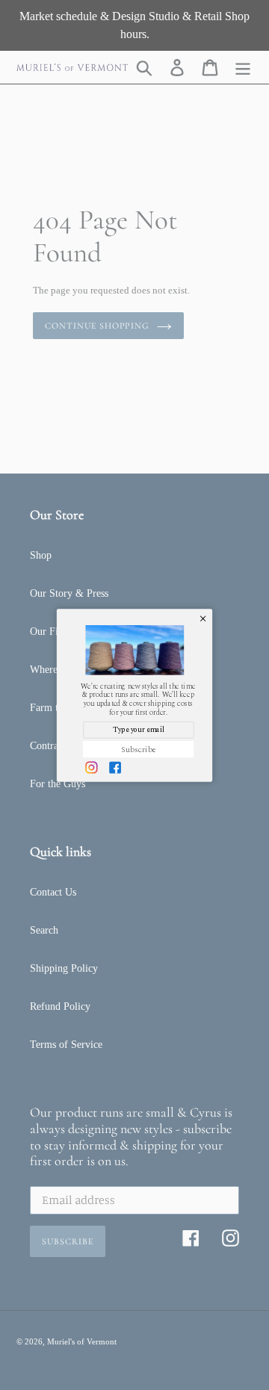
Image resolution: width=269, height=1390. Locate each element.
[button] (202, 618)
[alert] (134, 695)
